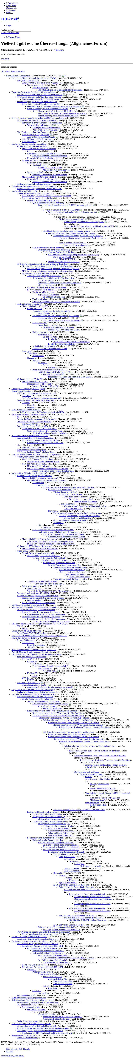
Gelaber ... (31, 969)
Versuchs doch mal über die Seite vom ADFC (51, 311)
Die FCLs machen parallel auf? (71, 219)
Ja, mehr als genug (45, 280)
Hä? (39, 525)
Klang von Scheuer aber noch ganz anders (39, 934)
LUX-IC (25, 678)
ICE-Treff (10, 19)
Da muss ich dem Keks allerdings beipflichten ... (94, 899)
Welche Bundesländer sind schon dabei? (38, 699)
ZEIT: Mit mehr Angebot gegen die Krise (29, 998)
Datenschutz (11, 8)
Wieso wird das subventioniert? (40, 125)
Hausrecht (57, 873)
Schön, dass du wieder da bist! (24, 638)
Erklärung (47, 527)
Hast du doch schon (98, 805)
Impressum (10, 10)
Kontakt (9, 1051)
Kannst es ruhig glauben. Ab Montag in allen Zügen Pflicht (46, 196)
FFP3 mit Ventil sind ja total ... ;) (72, 570)
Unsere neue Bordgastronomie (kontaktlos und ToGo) (34, 78)
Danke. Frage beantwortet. (28, 1021)
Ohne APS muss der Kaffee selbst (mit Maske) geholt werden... (69, 487)
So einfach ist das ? (30, 160)
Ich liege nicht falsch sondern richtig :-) (43, 812)
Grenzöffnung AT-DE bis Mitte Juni (26, 631)
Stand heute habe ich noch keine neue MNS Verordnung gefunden (65, 205)
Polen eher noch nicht (36, 645)
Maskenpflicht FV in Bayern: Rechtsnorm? (29, 473)
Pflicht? (20, 626)
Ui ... (19, 445)
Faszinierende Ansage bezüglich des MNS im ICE (32, 941)
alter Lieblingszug (45, 668)
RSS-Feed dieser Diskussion (13, 71)
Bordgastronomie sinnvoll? (28, 80)
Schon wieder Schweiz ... (22, 391)
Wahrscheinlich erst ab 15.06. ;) (35, 685)
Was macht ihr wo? (30, 424)
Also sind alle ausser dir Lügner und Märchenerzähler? (107, 793)
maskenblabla (38, 483)
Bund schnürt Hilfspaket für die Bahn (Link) (30, 435)
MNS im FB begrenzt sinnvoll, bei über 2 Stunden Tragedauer (42, 264)
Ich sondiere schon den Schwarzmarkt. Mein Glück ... (70, 377)
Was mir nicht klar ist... (47, 1014)
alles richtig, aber (45, 285)
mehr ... (9, 12)
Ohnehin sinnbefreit (35, 600)
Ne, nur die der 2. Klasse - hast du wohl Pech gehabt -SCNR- (89, 226)
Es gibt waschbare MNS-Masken (35, 273)
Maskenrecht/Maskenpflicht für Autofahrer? (71, 341)
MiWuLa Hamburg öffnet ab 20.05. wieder (29, 936)
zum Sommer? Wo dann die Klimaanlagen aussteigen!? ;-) (51, 687)
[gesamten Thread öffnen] (64, 76)
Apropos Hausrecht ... (68, 882)
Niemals (88, 777)
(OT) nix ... (26, 395)
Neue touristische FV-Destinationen (31, 657)
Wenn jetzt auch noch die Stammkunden (70, 579)
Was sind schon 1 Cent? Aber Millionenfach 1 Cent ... (86, 506)
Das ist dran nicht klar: (31, 1007)
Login (8, 25)
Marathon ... (53, 511)
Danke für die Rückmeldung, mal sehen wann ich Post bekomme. (54, 106)
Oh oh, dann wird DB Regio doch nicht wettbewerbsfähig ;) (47, 1033)
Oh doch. (26, 403)
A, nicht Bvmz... (50, 671)
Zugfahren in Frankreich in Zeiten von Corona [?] (32, 689)
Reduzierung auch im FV (32, 447)
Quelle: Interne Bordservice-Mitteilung (38, 198)
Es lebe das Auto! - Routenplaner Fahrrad (49, 348)
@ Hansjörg (59, 50)
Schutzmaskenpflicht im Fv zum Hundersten (35, 697)
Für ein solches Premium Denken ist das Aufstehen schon (77, 513)
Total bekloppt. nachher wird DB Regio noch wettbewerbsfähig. (43, 1028)
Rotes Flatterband (92, 802)
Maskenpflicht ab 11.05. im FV (24, 191)
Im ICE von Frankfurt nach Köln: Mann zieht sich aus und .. (52, 544)
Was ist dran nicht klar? (26, 1005)
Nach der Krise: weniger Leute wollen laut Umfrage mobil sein (38, 118)
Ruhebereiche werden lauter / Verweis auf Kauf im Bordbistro (52, 711)
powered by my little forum (12, 1056)
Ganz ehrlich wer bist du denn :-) (56, 828)
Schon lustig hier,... (30, 586)
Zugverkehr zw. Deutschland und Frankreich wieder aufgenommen (39, 635)
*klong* (30, 647)
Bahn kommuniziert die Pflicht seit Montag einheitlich (34, 649)
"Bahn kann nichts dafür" (69, 572)
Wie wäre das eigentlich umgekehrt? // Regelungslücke (49, 591)
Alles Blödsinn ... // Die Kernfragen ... (32, 132)
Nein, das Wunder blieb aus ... (34, 464)
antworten (5, 59)
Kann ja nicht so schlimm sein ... (72, 243)
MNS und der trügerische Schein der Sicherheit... (47, 287)
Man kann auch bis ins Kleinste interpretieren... (62, 1016)
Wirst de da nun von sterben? (60, 490)
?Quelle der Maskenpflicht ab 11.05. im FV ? (35, 193)
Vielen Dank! (43, 313)
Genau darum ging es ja (47, 325)
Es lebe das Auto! (34, 308)
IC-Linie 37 (27, 659)
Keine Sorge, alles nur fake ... (34, 965)
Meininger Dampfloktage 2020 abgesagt (28, 388)
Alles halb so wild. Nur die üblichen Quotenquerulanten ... (51, 541)
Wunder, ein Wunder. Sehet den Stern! (32, 457)
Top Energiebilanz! (40, 299)
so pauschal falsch (45, 318)
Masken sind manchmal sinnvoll (56, 170)
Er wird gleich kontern (99, 784)
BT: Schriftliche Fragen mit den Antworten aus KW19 (34, 694)
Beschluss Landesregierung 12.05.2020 (33, 593)
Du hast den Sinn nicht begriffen (77, 518)
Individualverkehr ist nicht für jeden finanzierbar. (37, 120)
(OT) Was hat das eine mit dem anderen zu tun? (36, 393)
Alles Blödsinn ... (29, 141)
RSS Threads (24, 1049)
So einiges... (69, 859)
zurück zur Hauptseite (10, 32)
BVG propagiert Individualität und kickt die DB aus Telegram (68, 958)
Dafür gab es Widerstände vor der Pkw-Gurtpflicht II (59, 283)
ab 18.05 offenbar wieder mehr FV (26, 410)
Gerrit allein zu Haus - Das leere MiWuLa (29, 414)
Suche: (4, 30)
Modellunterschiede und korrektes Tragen (49, 174)
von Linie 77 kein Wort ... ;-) (28, 682)
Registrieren (11, 5)
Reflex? (46, 986)
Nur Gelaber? (43, 993)
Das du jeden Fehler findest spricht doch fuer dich (47, 468)
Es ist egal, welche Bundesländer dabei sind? (56, 927)
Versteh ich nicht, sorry (47, 706)
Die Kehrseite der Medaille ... (92, 866)
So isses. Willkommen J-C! (28, 640)
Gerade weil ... (28, 642)
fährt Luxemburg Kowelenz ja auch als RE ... (51, 666)
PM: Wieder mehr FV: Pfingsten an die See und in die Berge (36, 654)
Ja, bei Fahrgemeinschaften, (43, 346)
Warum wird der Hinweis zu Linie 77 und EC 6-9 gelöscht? (36, 454)
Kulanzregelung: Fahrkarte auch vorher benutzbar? (33, 1000)
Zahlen (30, 151)
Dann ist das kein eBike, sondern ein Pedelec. (62, 320)
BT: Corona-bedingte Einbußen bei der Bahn (35, 452)
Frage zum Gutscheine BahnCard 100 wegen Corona (33, 92)
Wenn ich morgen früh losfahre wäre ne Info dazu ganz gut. (72, 212)
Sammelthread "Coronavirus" (18, 76)
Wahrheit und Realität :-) (42, 972)
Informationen (12, 3)
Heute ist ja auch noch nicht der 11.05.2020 (61, 210)
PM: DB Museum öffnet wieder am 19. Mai (30, 652)
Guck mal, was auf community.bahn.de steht (66, 537)
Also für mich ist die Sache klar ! (56, 1019)
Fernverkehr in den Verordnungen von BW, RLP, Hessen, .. (72, 233)
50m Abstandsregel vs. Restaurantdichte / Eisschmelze (60, 90)
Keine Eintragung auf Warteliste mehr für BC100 (37, 101)
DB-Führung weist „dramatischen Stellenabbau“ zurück (40, 1031)
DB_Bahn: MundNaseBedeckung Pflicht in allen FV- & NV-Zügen (40, 624)
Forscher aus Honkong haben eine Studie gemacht (37, 595)
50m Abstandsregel (35, 85)
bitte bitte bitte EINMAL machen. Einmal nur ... (83, 918)
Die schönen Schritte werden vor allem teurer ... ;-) (37, 939)
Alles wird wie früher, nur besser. (35, 134)
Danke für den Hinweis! (27, 1038)
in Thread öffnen (13, 37)
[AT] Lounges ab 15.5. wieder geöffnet (28, 605)
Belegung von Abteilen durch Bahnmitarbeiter (67, 734)
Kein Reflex (53, 988)
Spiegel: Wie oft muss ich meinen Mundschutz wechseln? (56, 301)
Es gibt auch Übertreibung (43, 292)
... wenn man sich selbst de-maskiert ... (43, 581)
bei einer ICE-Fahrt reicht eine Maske (58, 327)
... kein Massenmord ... (68, 504)
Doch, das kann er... (61, 854)
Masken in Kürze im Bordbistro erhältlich (29, 144)
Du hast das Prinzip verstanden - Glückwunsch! (36, 419)
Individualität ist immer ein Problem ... (43, 948)
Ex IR (34, 675)
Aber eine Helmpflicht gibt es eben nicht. (44, 276)
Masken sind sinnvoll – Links (50, 167)
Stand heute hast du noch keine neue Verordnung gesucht (66, 231)
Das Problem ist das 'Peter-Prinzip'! (52, 960)
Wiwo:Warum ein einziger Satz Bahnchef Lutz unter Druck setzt (43, 932)
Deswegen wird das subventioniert (46, 127)
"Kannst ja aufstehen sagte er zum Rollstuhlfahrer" (79, 515)
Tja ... (19, 417)
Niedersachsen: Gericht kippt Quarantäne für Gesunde (34, 607)
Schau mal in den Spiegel (58, 833)
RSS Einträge (12, 1049)
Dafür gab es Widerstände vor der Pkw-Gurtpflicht (53, 278)
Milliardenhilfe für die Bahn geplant (31, 450)
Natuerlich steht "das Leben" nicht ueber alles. (36, 400)
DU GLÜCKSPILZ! (62, 257)
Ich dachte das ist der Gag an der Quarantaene (36, 610)
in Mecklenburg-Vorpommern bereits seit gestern (84, 221)
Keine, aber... (22, 551)
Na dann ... (31, 358)
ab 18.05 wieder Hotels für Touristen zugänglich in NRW (40, 412)
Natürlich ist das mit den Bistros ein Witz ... (55, 372)
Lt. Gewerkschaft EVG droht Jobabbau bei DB (31, 1023)
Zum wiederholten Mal (47, 974)
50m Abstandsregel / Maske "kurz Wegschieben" (42, 83)
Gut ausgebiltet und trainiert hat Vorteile (69, 520)
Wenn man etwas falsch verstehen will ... (49, 370)
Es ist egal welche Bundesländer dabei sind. (45, 838)
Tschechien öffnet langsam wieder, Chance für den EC (34, 186)
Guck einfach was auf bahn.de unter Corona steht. (48, 480)
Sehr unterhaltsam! (24, 995)
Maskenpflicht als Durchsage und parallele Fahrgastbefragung (73, 254)
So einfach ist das (34, 163)
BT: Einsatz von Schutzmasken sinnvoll (38, 602)
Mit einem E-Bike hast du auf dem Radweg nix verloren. (55, 316)
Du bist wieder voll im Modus (86, 772)
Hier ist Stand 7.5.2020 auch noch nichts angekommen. (39, 94)
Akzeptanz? (27, 351)
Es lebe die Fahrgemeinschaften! (61, 344)
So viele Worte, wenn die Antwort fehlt (38, 553)
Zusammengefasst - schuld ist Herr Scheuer (50, 704)
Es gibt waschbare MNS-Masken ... (42, 290)
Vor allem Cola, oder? (52, 374)
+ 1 (33, 1012)
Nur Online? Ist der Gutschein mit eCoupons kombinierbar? (62, 113)
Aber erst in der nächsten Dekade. (41, 137)
